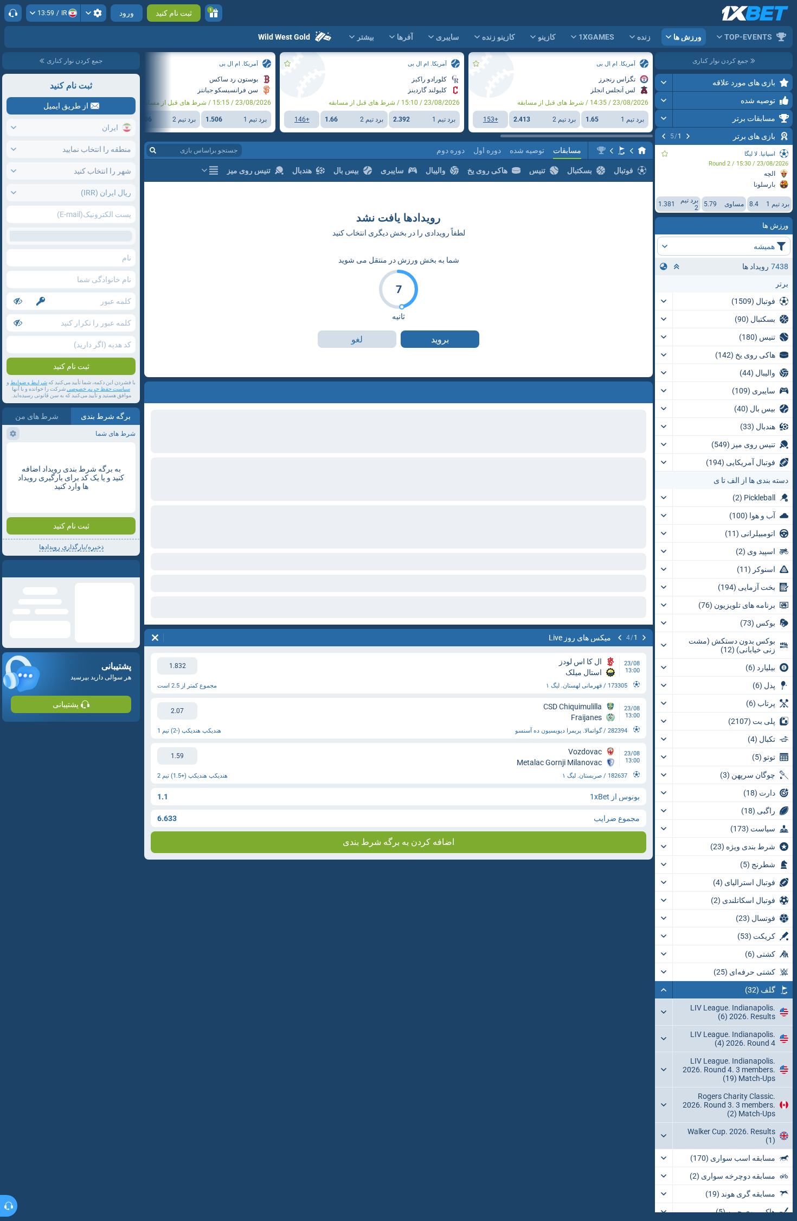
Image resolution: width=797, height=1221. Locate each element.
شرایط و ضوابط (28, 382)
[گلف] (621, 150)
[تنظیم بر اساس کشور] (663, 266)
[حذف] (155, 637)
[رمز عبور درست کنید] (40, 301)
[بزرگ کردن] (664, 82)
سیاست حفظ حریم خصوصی (98, 389)
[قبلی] (688, 136)
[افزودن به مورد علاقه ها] (664, 153)
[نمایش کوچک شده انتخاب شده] (676, 266)
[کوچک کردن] (664, 990)
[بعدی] (663, 136)
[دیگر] (210, 170)
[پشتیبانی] (13, 13)
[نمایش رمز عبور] (18, 301)
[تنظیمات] (93, 13)
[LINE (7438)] (641, 150)
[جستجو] (152, 150)
